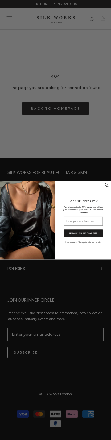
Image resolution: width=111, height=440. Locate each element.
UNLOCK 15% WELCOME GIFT (83, 233)
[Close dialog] (107, 184)
